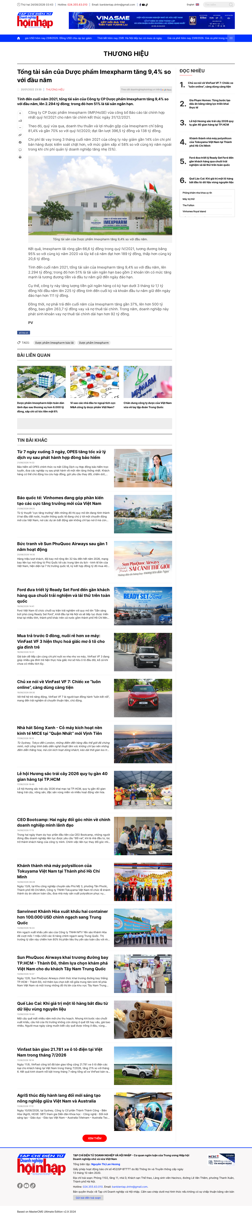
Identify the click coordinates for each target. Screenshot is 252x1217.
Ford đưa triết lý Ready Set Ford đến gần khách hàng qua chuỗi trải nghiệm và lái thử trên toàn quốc (63, 595)
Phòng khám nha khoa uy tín (197, 192)
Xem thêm (94, 1138)
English (190, 4)
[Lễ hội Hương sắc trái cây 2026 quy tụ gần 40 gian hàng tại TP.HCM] (143, 790)
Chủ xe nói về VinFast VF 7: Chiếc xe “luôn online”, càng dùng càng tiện (210, 84)
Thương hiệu (126, 53)
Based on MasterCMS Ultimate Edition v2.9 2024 (46, 1211)
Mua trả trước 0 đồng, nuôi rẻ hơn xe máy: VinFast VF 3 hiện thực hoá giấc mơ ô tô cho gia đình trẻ (61, 641)
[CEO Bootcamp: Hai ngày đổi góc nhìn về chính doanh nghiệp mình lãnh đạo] (143, 836)
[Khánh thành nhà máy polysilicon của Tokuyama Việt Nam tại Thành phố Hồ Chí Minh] (143, 882)
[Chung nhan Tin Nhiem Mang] (221, 1159)
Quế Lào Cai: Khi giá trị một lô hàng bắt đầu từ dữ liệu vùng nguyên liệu (211, 180)
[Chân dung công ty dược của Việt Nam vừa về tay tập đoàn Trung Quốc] (148, 382)
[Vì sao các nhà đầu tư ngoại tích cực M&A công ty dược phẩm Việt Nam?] (94, 382)
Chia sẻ (24, 332)
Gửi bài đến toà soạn (88, 1197)
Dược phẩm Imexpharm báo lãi (54, 342)
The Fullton (188, 205)
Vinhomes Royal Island (194, 211)
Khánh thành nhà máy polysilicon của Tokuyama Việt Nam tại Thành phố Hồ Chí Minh (58, 871)
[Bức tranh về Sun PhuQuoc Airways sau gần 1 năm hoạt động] (143, 560)
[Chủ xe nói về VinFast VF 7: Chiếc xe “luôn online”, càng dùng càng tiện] (143, 698)
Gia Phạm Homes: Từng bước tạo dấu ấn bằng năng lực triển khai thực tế (209, 104)
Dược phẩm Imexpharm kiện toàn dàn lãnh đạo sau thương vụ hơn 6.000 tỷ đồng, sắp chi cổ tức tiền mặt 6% (40, 407)
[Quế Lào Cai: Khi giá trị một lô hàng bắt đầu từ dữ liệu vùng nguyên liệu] (143, 1020)
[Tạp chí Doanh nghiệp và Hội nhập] (140, 4)
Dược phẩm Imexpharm (94, 342)
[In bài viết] (20, 157)
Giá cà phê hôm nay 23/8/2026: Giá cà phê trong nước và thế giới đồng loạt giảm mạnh (170, 38)
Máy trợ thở (188, 199)
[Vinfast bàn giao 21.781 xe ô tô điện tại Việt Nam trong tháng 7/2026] (143, 1066)
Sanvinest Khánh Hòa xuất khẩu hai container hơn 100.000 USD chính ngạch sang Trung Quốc (62, 917)
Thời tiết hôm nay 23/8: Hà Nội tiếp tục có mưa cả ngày (81, 38)
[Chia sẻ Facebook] (20, 142)
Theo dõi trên (140, 89)
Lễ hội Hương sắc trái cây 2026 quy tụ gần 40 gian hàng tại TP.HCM (211, 122)
